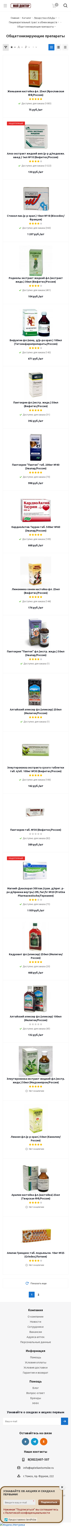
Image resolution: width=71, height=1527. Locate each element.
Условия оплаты (35, 1362)
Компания (35, 1310)
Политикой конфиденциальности (27, 1512)
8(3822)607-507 (38, 1459)
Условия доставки (36, 1367)
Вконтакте (25, 1441)
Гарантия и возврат (35, 1372)
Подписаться (49, 1502)
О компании (35, 1316)
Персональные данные (35, 1342)
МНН (35, 1403)
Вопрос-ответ (35, 1393)
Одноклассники (43, 1441)
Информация (35, 1350)
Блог (35, 1387)
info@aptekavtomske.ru (38, 1467)
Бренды (35, 1398)
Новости (35, 1321)
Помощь (35, 1357)
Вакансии (35, 1331)
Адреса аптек (36, 1336)
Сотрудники (35, 1326)
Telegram (34, 1441)
